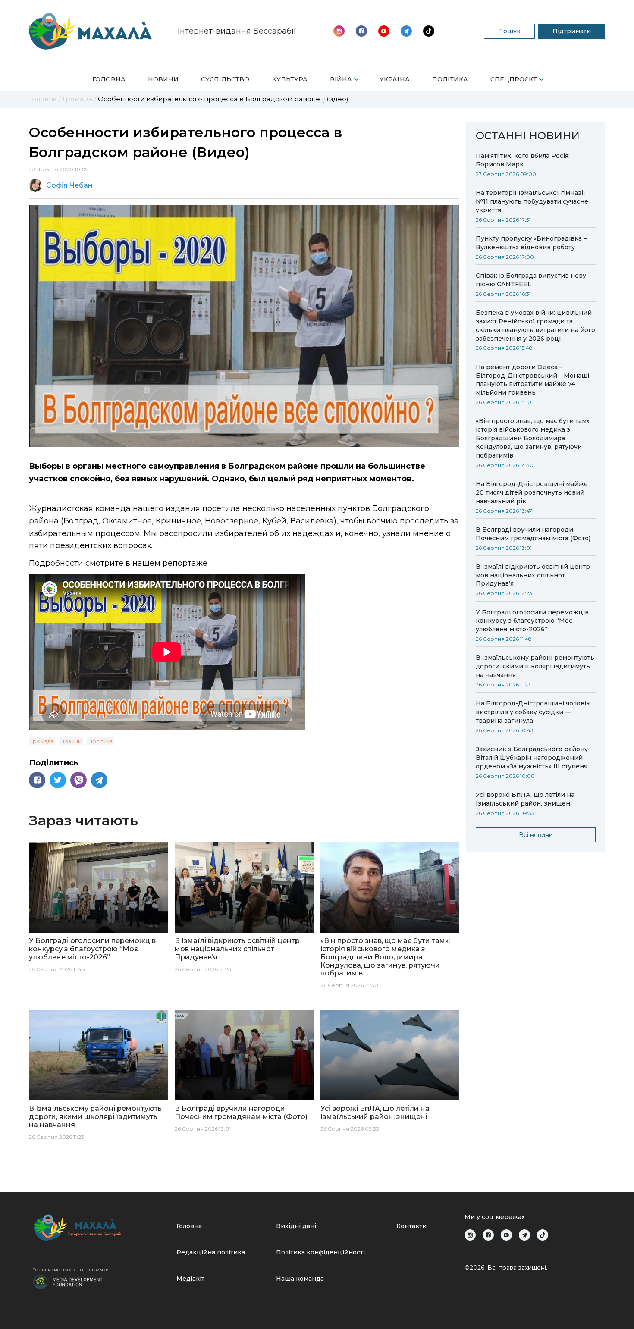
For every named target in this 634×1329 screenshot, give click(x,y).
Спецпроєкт (513, 79)
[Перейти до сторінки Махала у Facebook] (361, 31)
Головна (109, 79)
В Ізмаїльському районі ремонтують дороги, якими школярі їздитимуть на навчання (535, 666)
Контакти (411, 1226)
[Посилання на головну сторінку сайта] (100, 1227)
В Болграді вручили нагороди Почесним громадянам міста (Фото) (533, 534)
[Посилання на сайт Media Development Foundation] (67, 1281)
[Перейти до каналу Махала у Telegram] (428, 31)
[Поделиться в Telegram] (99, 780)
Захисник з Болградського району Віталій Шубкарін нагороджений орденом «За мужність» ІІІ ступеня (532, 757)
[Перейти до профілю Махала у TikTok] (542, 1235)
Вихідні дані (296, 1226)
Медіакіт (190, 1278)
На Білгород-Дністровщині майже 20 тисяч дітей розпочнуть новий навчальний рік (532, 492)
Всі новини (536, 835)
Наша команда (300, 1278)
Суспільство (225, 79)
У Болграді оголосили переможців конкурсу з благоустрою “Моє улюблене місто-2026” (532, 620)
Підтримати (571, 31)
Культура (290, 79)
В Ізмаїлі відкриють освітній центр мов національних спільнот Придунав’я (533, 575)
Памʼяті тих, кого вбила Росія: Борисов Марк (523, 160)
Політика (450, 79)
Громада (41, 741)
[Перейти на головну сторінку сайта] (90, 31)
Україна (395, 79)
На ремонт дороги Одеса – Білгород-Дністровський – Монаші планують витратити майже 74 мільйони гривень (532, 380)
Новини (163, 79)
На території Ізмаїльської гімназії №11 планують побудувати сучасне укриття (532, 201)
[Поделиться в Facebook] (37, 780)
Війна (341, 79)
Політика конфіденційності (320, 1252)
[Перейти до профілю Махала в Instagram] (339, 31)
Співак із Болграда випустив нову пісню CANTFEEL (531, 280)
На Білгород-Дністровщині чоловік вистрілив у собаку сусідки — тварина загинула (533, 711)
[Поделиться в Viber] (78, 780)
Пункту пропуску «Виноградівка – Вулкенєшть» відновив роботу (531, 243)
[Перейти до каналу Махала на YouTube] (406, 31)
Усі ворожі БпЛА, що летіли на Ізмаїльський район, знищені (525, 799)
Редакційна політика (210, 1252)
